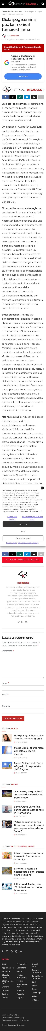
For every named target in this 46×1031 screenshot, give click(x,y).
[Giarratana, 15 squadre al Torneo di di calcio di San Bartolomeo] (7, 793)
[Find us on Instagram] (12, 951)
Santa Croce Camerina (37, 977)
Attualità (6, 971)
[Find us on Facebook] (2, 951)
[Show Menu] (3, 4)
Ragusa (20, 997)
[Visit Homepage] (23, 3)
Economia (21, 964)
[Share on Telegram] (27, 97)
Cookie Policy (11, 543)
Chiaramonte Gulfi (8, 982)
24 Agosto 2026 (21, 742)
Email (5, 694)
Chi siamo (24, 1020)
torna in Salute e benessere (22, 560)
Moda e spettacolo (21, 976)
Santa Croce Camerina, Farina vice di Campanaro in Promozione (29, 809)
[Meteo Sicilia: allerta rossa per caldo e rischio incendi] (7, 750)
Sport (34, 989)
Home (4, 12)
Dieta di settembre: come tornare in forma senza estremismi (28, 856)
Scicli (34, 982)
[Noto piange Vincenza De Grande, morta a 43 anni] (7, 737)
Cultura (5, 997)
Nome (5, 683)
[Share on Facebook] (5, 97)
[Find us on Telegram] (16, 951)
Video (34, 996)
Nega (23, 531)
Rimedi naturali (35, 965)
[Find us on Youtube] (21, 951)
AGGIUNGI (23, 76)
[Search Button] (43, 4)
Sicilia (34, 985)
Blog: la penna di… (6, 976)
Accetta (23, 524)
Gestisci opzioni (23, 538)
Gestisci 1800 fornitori (12, 518)
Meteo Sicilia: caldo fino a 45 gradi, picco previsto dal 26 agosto (28, 766)
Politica (20, 990)
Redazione (14, 36)
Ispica (19, 971)
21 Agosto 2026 (20, 878)
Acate (4, 964)
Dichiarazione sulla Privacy (28, 543)
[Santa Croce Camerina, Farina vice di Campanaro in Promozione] (7, 809)
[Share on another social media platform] (41, 97)
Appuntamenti (8, 968)
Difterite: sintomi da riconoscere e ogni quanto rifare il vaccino (29, 871)
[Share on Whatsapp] (20, 97)
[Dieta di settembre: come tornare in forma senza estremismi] (7, 855)
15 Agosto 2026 (20, 816)
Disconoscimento (9, 1020)
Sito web (6, 706)
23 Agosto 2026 (21, 773)
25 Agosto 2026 (21, 863)
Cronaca (5, 990)
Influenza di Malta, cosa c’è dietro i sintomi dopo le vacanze (28, 887)
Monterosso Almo (22, 985)
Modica (20, 981)
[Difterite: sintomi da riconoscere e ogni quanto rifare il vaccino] (7, 870)
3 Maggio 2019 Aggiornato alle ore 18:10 (22, 39)
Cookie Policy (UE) (9, 1015)
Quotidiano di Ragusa (16, 1025)
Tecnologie (36, 993)
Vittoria (35, 1000)
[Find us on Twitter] (7, 951)
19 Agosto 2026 (20, 801)
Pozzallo (20, 994)
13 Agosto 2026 (20, 835)
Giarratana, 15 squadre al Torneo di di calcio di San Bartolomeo (28, 794)
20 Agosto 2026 (21, 894)
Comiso (5, 987)
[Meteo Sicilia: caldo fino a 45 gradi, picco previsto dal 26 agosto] (7, 765)
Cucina (5, 994)
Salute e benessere (15, 12)
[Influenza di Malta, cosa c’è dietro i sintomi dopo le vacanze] (7, 886)
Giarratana (21, 968)
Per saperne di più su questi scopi (32, 518)
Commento (8, 650)
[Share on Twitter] (12, 97)
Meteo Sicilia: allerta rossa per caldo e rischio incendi (29, 750)
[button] (42, 488)
